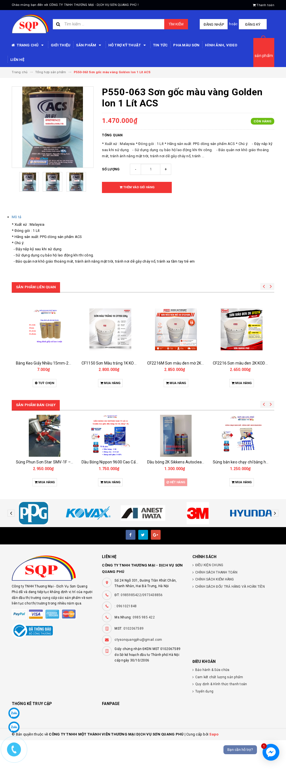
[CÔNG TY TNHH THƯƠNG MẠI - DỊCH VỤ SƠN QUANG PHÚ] (53, 568)
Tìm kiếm (176, 24)
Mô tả (16, 217)
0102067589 (133, 628)
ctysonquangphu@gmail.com (138, 640)
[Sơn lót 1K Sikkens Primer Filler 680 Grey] (241, 436)
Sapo (213, 734)
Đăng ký (253, 24)
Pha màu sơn (186, 45)
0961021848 (126, 606)
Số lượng (111, 169)
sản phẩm (264, 55)
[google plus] (156, 535)
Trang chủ (28, 45)
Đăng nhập (214, 24)
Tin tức (160, 45)
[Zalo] (14, 713)
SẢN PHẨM (86, 45)
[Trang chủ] (30, 24)
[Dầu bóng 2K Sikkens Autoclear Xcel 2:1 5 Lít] (110, 436)
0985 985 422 (144, 617)
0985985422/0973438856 (142, 595)
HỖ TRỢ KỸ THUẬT (125, 45)
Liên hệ (17, 60)
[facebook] (130, 535)
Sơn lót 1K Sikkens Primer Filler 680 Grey (249, 462)
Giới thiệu (61, 45)
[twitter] (143, 535)
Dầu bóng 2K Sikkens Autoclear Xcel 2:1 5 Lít (121, 462)
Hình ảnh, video (221, 45)
